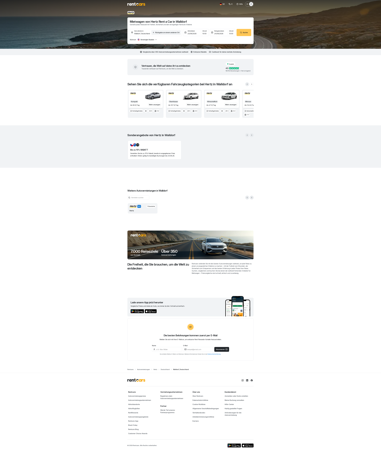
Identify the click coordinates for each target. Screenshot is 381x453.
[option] (136, 110)
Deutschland (165, 369)
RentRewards (133, 413)
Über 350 (169, 251)
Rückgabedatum (219, 31)
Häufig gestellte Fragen (233, 409)
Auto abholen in (138, 31)
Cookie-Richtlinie (198, 404)
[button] (232, 63)
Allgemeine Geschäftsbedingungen (205, 409)
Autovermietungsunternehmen (139, 400)
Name (154, 345)
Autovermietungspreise (137, 396)
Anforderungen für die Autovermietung (233, 414)
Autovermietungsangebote (138, 417)
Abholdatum (191, 31)
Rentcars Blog (133, 429)
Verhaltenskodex (198, 413)
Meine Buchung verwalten (234, 400)
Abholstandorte (134, 404)
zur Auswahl (135, 255)
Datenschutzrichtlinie (200, 400)
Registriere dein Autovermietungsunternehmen (171, 397)
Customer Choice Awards (137, 433)
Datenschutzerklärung (214, 354)
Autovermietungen (168, 255)
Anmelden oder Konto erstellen (236, 396)
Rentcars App (133, 421)
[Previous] (247, 84)
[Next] (252, 84)
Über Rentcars (197, 396)
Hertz (155, 369)
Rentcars (130, 369)
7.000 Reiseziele (144, 251)
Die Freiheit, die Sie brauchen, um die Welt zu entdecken (158, 266)
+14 (138, 145)
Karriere (195, 421)
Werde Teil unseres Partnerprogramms (167, 411)
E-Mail (185, 345)
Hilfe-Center (229, 404)
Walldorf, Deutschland (181, 369)
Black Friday (132, 425)
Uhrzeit (204, 31)
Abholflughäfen (134, 409)
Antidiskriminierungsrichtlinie (203, 417)
